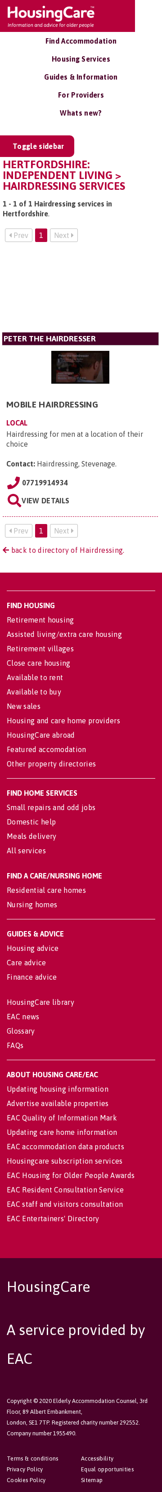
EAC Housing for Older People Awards (71, 1175)
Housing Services (81, 59)
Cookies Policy (26, 1480)
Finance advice (32, 977)
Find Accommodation (81, 41)
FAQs (15, 1045)
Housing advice (32, 948)
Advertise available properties (58, 1103)
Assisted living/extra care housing (64, 634)
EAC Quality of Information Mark (62, 1118)
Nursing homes (32, 905)
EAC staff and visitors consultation (65, 1204)
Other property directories (51, 764)
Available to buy (34, 692)
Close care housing (39, 663)
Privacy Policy (25, 1469)
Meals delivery (31, 836)
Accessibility (97, 1458)
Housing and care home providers (63, 721)
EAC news (23, 1017)
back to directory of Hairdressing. (66, 550)
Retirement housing (40, 620)
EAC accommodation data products (65, 1147)
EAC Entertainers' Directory (53, 1218)
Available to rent (35, 677)
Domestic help (31, 822)
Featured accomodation (46, 749)
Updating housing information (57, 1089)
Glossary (21, 1031)
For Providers (81, 95)
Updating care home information (62, 1132)
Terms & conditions (32, 1458)
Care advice (26, 963)
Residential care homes (46, 890)
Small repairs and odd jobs (51, 807)
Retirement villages (40, 649)
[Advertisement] (80, 291)
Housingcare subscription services (65, 1161)
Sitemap (92, 1480)
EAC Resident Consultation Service (65, 1190)
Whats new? (81, 113)
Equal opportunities (107, 1469)
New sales (23, 706)
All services (26, 851)
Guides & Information (80, 77)
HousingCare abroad (41, 735)
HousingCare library (40, 1002)
